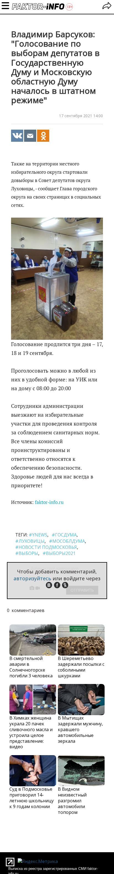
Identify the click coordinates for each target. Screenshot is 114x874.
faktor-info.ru (49, 502)
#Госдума (64, 535)
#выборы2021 (59, 553)
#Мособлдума (67, 541)
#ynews (38, 535)
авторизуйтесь (32, 578)
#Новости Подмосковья (46, 547)
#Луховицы (30, 541)
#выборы (26, 553)
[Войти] (107, 6)
